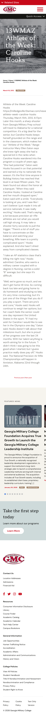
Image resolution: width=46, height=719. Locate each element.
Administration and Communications (19, 655)
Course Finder (9, 614)
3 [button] (10, 494)
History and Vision (11, 659)
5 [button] (15, 494)
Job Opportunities (11, 641)
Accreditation (9, 648)
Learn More (13, 530)
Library (6, 610)
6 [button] (17, 494)
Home (5, 80)
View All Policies (10, 671)
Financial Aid (8, 585)
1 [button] (5, 494)
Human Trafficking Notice (14, 644)
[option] (23, 446)
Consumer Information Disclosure (18, 606)
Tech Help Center (10, 624)
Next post (28, 378)
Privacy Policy (9, 686)
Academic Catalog (11, 617)
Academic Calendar (11, 621)
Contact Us (8, 573)
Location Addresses (12, 578)
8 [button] (22, 494)
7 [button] (19, 494)
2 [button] (7, 494)
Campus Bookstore (11, 628)
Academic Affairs (10, 652)
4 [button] (12, 494)
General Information (12, 636)
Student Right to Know (13, 690)
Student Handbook (11, 675)
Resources (8, 601)
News (11, 80)
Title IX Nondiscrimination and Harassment (22, 679)
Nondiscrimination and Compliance (18, 682)
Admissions (8, 582)
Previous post (19, 378)
